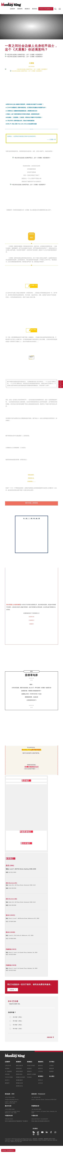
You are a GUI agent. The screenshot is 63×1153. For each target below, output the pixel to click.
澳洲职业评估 (19, 1086)
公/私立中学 (8, 1065)
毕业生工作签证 (31, 1065)
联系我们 (40, 1076)
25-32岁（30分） (18, 1021)
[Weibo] (38, 1132)
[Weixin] (34, 1132)
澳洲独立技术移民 (20, 1077)
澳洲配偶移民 (19, 1080)
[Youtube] (42, 1132)
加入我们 (51, 1076)
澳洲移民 (19, 8)
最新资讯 (34, 8)
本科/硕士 (7, 1074)
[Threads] (34, 1134)
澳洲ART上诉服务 (31, 1074)
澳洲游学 (7, 1083)
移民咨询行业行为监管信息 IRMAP (23, 1140)
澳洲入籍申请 (19, 1065)
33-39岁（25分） (18, 1024)
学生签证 (29, 1077)
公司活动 (40, 1071)
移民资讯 (40, 1068)
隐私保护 (35, 1138)
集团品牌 (51, 1068)
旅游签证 (29, 1068)
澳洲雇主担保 (19, 1083)
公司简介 (51, 1065)
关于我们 (51, 1061)
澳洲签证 (27, 8)
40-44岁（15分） (18, 1028)
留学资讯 (40, 1065)
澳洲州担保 (19, 1068)
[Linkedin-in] (47, 1132)
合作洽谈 (40, 1083)
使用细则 (40, 1138)
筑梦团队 (51, 1071)
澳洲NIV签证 (19, 1074)
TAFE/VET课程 (9, 1077)
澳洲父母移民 (19, 1071)
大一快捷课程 (8, 1071)
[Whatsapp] (55, 1132)
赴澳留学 (12, 8)
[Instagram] (38, 1134)
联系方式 (40, 1080)
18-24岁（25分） (18, 1017)
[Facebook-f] (51, 1132)
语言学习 (7, 1080)
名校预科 (7, 1068)
